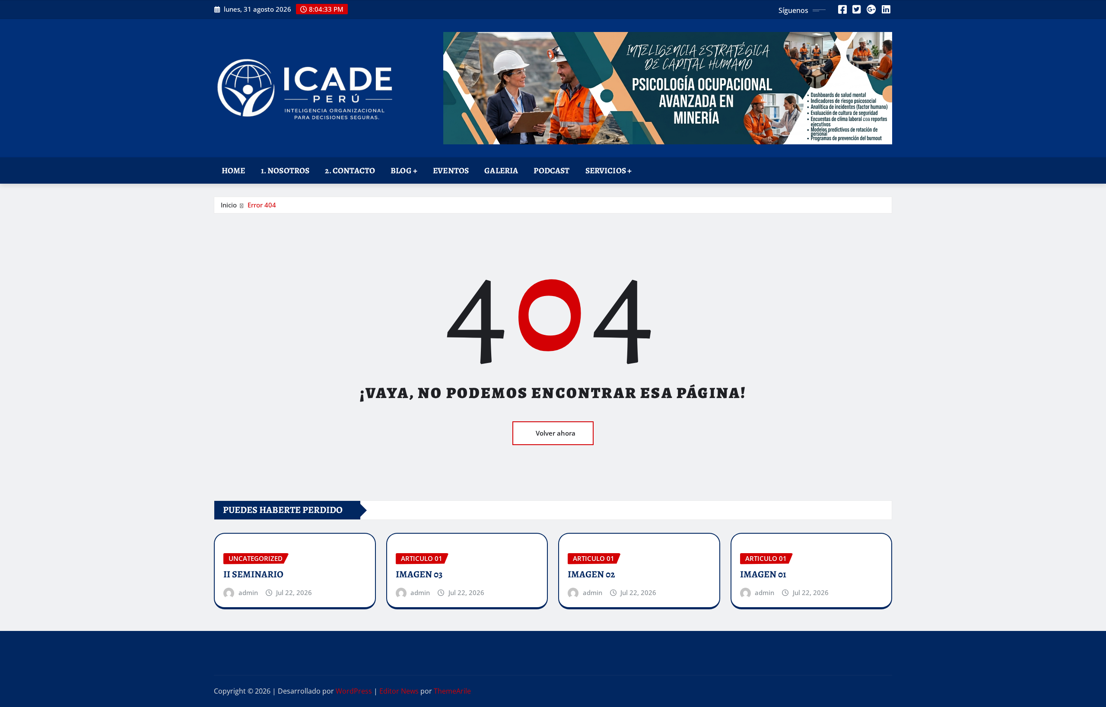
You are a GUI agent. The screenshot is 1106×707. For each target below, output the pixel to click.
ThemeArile (452, 691)
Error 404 (262, 205)
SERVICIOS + (608, 170)
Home (233, 170)
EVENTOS (451, 170)
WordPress (354, 691)
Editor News (399, 691)
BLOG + (404, 170)
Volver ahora (555, 433)
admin (248, 592)
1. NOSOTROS (285, 170)
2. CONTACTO (350, 170)
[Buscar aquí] (889, 168)
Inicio (229, 205)
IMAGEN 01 (763, 574)
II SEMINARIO (253, 574)
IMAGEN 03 (419, 574)
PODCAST (551, 170)
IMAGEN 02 (591, 574)
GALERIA (501, 170)
